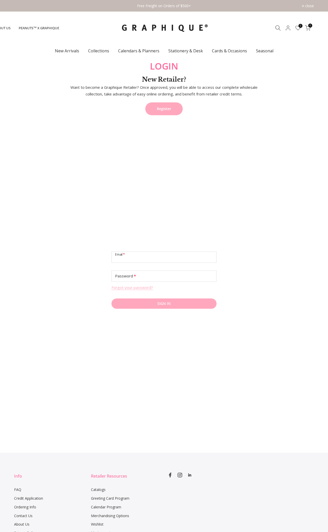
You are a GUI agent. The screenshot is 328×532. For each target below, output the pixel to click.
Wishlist (97, 524)
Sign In (164, 303)
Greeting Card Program (110, 498)
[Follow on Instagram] (180, 475)
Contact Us (23, 515)
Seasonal (264, 51)
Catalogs (98, 489)
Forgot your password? (132, 287)
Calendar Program (106, 507)
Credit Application (28, 498)
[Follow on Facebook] (170, 475)
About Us (21, 524)
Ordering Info (25, 507)
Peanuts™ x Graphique (39, 28)
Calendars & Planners (138, 51)
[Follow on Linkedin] (189, 475)
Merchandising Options (110, 515)
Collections (98, 51)
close (21, 6)
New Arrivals (67, 51)
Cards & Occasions (229, 51)
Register (164, 108)
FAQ (17, 489)
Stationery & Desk (185, 51)
